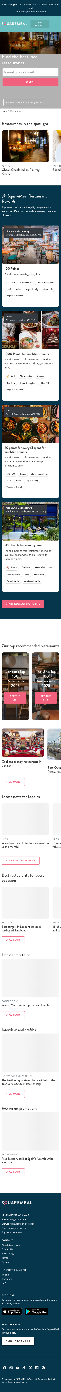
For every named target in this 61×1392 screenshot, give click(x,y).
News (5, 839)
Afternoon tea (26, 282)
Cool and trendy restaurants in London (22, 763)
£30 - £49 (10, 282)
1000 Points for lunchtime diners (26, 353)
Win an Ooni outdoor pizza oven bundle (25, 1005)
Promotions (9, 1154)
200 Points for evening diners (24, 545)
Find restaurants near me (14, 1227)
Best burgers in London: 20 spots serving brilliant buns (21, 928)
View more (13, 782)
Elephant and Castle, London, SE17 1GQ (26, 509)
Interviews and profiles (17, 1076)
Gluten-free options (45, 282)
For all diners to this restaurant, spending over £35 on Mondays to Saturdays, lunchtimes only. (27, 461)
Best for (7, 922)
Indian (18, 289)
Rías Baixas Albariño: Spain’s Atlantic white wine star (27, 1160)
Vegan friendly (32, 289)
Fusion (23, 473)
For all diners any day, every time (22, 274)
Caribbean (26, 567)
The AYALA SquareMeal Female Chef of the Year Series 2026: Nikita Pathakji (28, 1082)
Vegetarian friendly (14, 295)
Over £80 (45, 383)
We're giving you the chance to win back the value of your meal (30, 8)
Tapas (27, 574)
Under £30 (39, 574)
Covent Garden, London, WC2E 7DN (23, 412)
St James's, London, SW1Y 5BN (21, 318)
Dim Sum (10, 383)
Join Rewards (40, 24)
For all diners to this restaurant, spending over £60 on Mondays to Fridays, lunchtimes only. (29, 363)
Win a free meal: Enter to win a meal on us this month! (25, 845)
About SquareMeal (11, 1244)
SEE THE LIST (15, 697)
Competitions (10, 1001)
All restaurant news (20, 860)
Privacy (5, 1261)
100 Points (11, 268)
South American (13, 574)
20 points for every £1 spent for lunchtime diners (25, 449)
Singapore (7, 1278)
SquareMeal (14, 24)
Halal (8, 289)
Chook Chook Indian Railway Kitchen (24, 102)
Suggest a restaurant (12, 1232)
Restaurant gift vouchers (14, 1219)
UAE (4, 1283)
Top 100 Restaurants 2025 (15, 678)
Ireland (5, 1274)
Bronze (14, 567)
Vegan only (48, 289)
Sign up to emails (18, 1341)
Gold (13, 376)
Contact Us (7, 1249)
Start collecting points (23, 604)
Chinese (40, 376)
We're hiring (8, 1253)
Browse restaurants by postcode (18, 1223)
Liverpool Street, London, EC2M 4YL (24, 233)
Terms (5, 1257)
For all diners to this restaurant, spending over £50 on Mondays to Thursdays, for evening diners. (27, 555)
